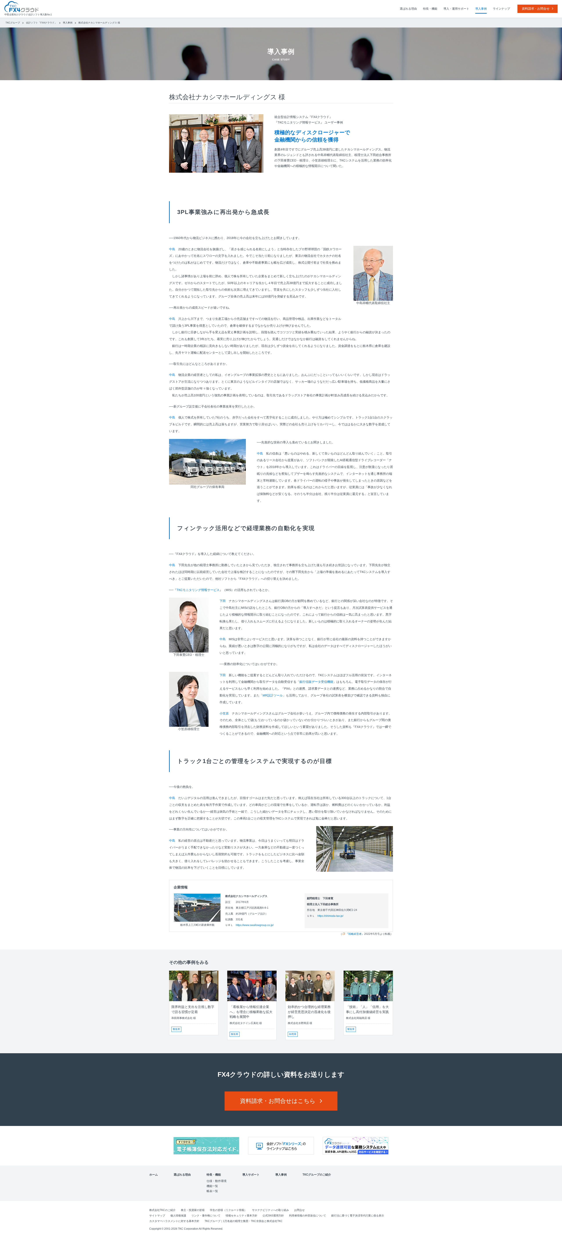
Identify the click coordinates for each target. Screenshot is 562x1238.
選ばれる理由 (408, 8)
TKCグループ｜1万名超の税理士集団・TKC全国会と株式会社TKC (244, 1221)
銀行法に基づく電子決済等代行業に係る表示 (357, 1215)
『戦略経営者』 (355, 933)
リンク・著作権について (205, 1215)
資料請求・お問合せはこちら (277, 1101)
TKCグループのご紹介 (317, 1174)
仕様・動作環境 (217, 1181)
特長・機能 (430, 8)
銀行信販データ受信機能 (316, 681)
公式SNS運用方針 (273, 1215)
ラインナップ (501, 8)
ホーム (153, 1174)
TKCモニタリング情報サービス (198, 590)
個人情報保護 (178, 1215)
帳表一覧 (212, 1191)
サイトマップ (157, 1215)
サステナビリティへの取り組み (270, 1210)
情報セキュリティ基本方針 (241, 1215)
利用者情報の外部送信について (307, 1215)
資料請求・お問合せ (535, 8)
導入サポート (250, 1174)
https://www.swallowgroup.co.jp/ (255, 925)
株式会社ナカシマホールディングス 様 (99, 22)
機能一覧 (212, 1186)
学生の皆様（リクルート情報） (228, 1210)
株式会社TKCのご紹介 (162, 1210)
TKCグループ (13, 22)
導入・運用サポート (456, 8)
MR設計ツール (273, 695)
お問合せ (299, 1210)
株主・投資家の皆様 (193, 1210)
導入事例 (481, 8)
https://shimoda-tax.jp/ (330, 915)
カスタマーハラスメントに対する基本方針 (174, 1221)
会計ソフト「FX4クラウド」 (42, 22)
